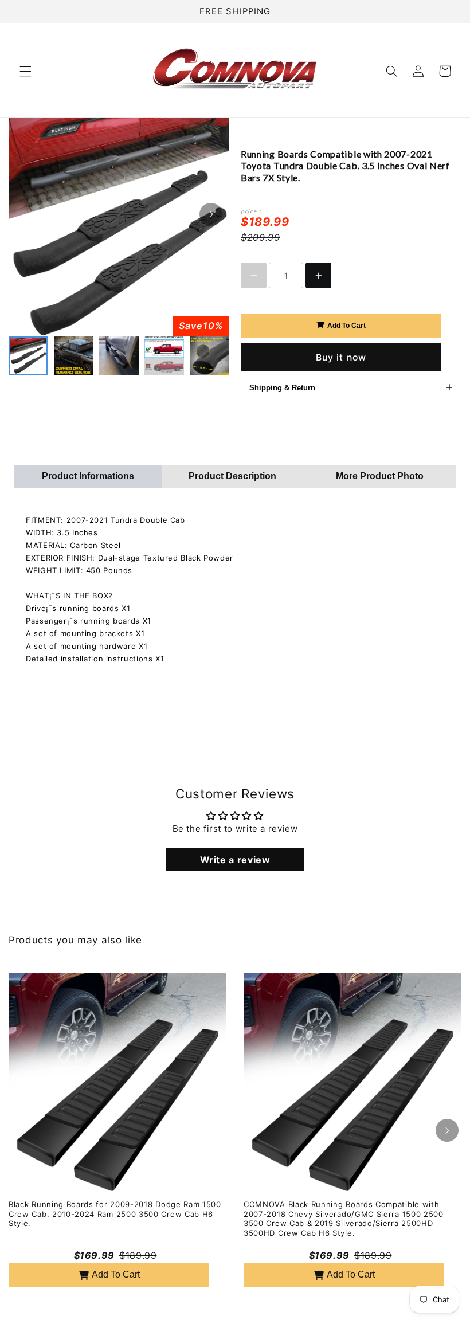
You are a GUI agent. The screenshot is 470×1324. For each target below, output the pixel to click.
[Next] (210, 214)
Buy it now (341, 357)
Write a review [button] (235, 859)
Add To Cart (346, 326)
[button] (25, 71)
